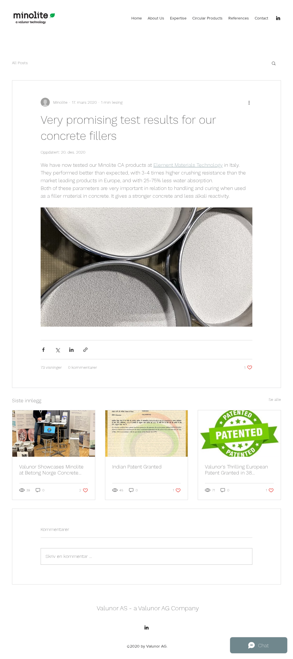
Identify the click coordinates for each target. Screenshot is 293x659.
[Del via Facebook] (43, 349)
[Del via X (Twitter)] (57, 349)
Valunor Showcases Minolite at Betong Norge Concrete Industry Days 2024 (51, 470)
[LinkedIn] (278, 18)
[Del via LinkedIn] (71, 349)
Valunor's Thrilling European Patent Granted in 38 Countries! (236, 470)
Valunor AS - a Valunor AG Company (148, 608)
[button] (273, 63)
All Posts (20, 62)
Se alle (275, 399)
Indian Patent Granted (137, 467)
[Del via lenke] (85, 349)
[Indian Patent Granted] (146, 433)
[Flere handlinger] (249, 102)
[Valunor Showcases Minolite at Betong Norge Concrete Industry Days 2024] (53, 433)
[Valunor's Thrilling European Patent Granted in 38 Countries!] (239, 433)
